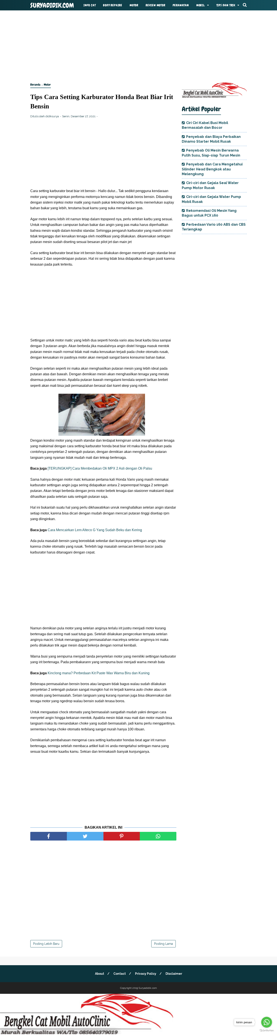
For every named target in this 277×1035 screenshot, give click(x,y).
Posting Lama (163, 943)
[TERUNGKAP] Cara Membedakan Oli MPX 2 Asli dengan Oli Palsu (100, 468)
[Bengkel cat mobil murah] (214, 96)
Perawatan (181, 5)
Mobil (200, 5)
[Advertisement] (138, 45)
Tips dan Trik (225, 5)
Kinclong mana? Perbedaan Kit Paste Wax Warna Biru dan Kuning (99, 673)
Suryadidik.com (52, 5)
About (99, 973)
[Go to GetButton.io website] (267, 1030)
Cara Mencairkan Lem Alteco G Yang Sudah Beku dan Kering (95, 530)
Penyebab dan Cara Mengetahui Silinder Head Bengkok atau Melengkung (212, 169)
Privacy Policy (145, 973)
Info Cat (90, 5)
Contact (119, 973)
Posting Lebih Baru (46, 943)
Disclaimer (174, 973)
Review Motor (155, 5)
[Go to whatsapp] (266, 1022)
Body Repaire (112, 5)
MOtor (134, 5)
